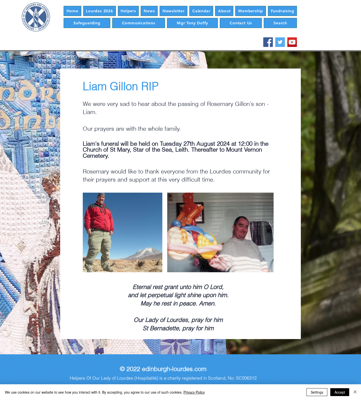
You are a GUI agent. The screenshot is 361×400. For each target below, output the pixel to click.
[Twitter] (280, 42)
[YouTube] (292, 42)
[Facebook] (268, 42)
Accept (339, 392)
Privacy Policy (194, 392)
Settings (317, 392)
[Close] (355, 392)
